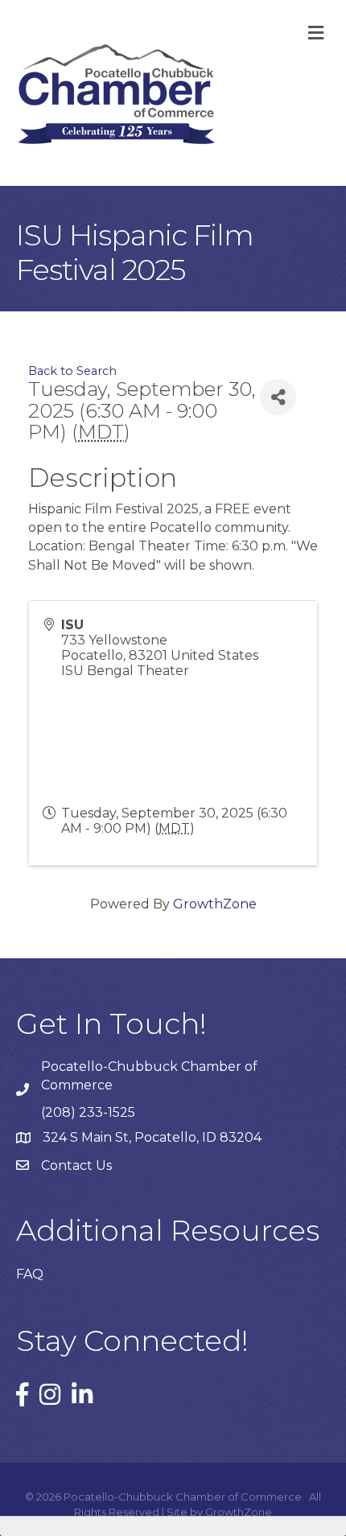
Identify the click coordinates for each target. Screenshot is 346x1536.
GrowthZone (215, 904)
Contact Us (76, 1165)
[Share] (278, 397)
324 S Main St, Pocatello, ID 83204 (152, 1137)
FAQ (29, 1274)
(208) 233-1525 (88, 1112)
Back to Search (72, 371)
